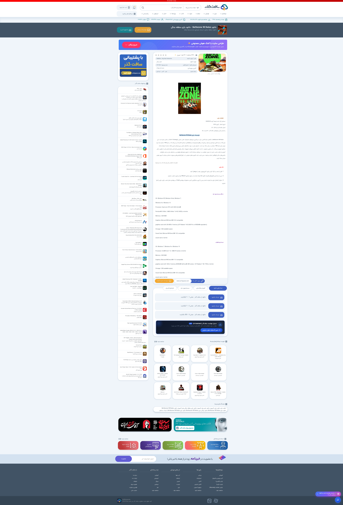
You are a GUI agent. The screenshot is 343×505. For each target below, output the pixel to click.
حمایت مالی (134, 490)
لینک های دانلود (218, 288)
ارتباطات (178, 478)
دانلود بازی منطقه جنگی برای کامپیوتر (187, 408)
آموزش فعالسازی (200, 288)
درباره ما (135, 475)
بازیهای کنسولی (197, 487)
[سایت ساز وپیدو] (173, 45)
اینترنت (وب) (219, 484)
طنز (157, 487)
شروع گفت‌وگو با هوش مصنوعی (210, 330)
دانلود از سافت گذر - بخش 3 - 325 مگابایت (193, 315)
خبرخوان (156, 14)
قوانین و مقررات (133, 487)
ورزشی (199, 475)
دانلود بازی (223, 408)
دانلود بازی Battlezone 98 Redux (217, 410)
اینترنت (178, 484)
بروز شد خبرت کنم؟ (162, 281)
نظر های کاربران (170, 288)
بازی (215, 14)
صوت (190, 14)
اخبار (165, 14)
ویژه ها (174, 14)
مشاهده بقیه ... (219, 490)
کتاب (182, 14)
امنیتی (178, 481)
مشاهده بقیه (161, 342)
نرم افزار (224, 14)
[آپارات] (216, 501)
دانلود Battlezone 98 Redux (169, 408)
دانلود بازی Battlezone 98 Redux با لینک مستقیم (172, 410)
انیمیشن (156, 478)
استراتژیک (199, 478)
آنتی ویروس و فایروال (217, 478)
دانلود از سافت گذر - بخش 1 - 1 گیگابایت (193, 297)
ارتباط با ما (134, 478)
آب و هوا (178, 475)
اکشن (163, 71)
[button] (166, 55)
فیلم (198, 14)
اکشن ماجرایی (197, 484)
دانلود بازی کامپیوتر (215, 408)
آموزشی (221, 475)
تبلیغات (135, 481)
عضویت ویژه (134, 484)
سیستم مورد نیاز (185, 288)
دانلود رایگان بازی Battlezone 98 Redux (197, 410)
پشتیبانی (145, 14)
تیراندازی (158, 71)
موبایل (207, 14)
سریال (157, 481)
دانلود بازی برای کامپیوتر (203, 408)
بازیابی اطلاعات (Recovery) (216, 487)
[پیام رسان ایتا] (209, 501)
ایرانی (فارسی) (219, 481)
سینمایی (156, 484)
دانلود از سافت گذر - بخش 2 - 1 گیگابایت (193, 306)
